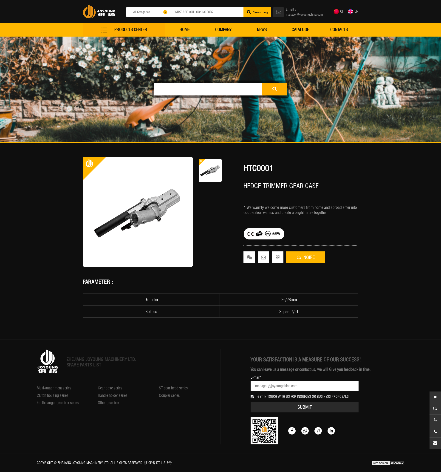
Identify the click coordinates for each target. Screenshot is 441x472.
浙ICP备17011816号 (158, 463)
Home (185, 29)
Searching (260, 12)
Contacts (339, 29)
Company (223, 29)
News (262, 29)
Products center (130, 29)
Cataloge (300, 29)
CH (342, 11)
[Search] (274, 89)
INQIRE (308, 257)
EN (356, 11)
